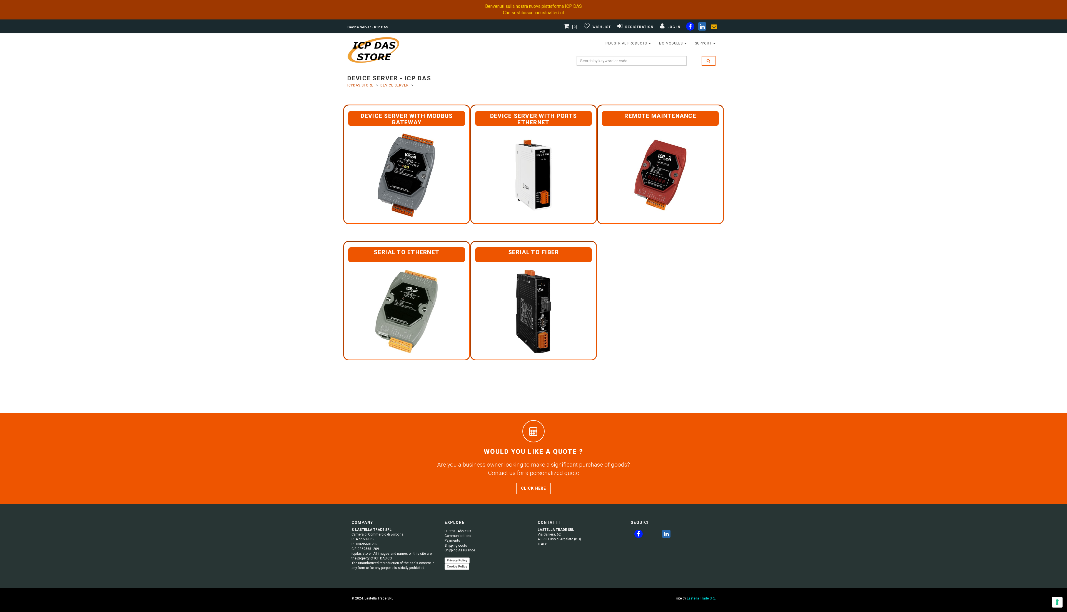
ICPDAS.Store (360, 85)
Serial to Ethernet (406, 252)
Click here (533, 488)
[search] (709, 61)
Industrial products (626, 43)
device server (394, 85)
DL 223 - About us (458, 531)
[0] (574, 27)
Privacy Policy (457, 560)
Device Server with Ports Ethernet (533, 119)
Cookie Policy (457, 566)
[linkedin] (702, 27)
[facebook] (690, 27)
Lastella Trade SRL (701, 598)
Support (704, 43)
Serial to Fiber (533, 252)
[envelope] (714, 27)
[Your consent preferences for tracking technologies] (1057, 602)
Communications (458, 536)
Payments (452, 540)
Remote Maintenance (660, 116)
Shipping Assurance (460, 550)
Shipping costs (456, 545)
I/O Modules (671, 43)
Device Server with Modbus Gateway (407, 119)
